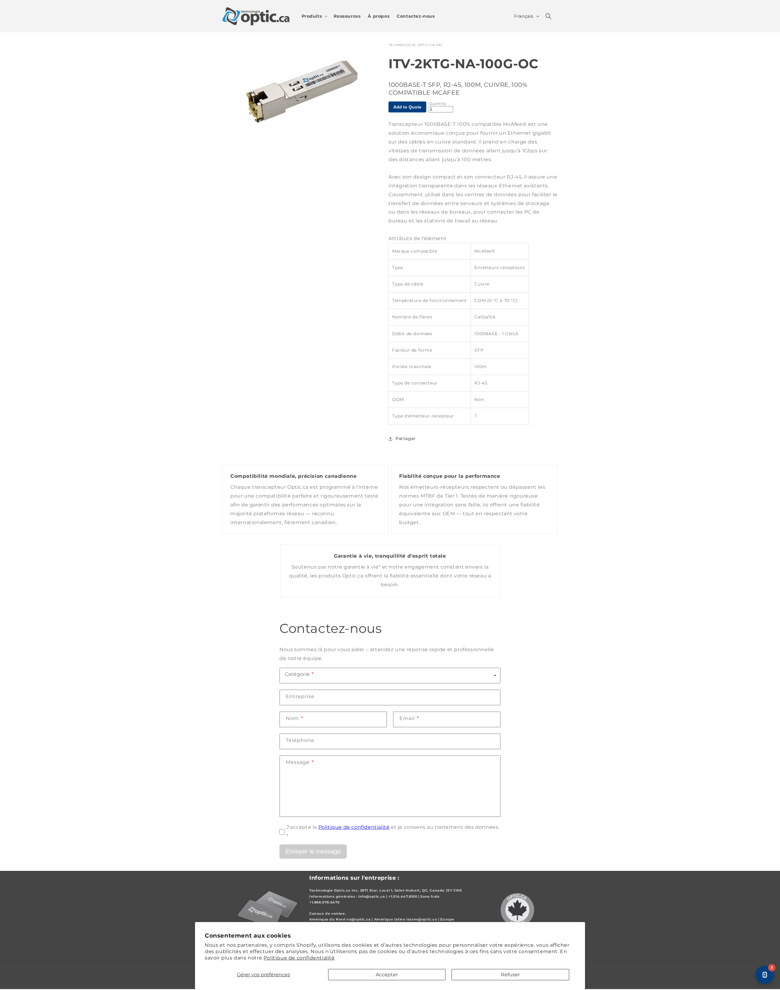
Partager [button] (405, 438)
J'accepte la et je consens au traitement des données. (392, 831)
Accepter (387, 975)
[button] (314, 16)
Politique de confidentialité (299, 958)
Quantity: (438, 103)
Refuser (510, 975)
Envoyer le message (313, 851)
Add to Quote (407, 107)
